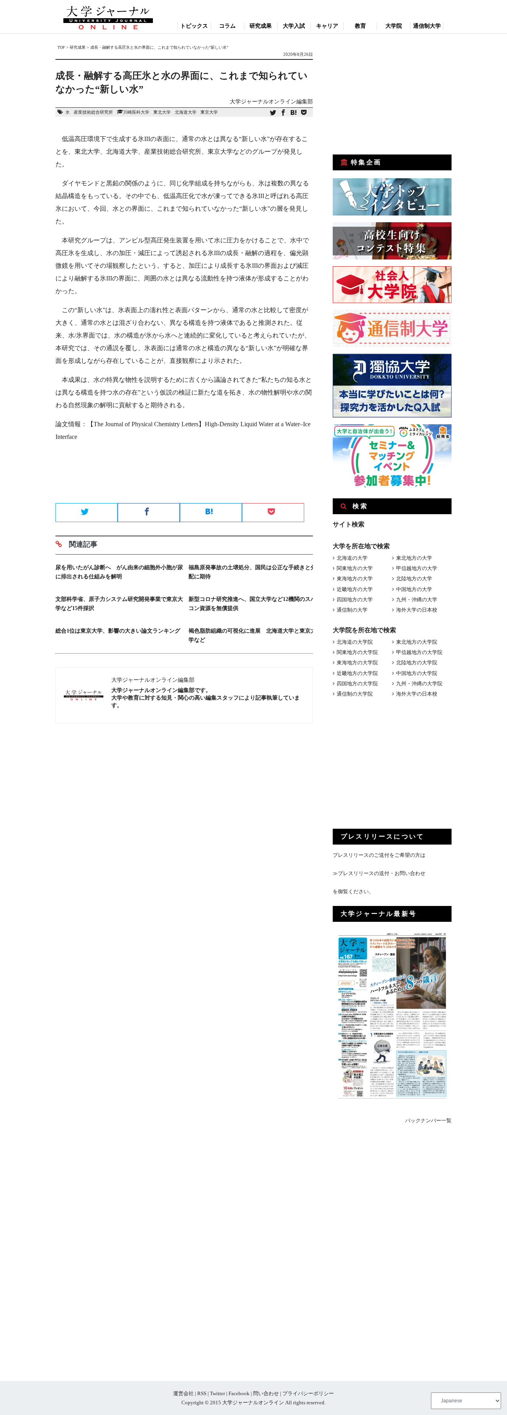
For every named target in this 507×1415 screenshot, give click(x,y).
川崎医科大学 (136, 112)
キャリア (327, 26)
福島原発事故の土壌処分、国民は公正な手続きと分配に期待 (252, 572)
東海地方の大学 (355, 579)
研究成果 (261, 26)
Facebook (239, 1393)
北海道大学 (185, 112)
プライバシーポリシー (308, 1393)
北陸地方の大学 (414, 579)
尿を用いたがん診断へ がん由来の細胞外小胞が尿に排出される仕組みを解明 (119, 572)
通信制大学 (427, 26)
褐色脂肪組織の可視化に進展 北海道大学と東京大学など (252, 635)
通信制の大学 (352, 610)
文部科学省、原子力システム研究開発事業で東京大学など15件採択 (119, 603)
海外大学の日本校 (416, 610)
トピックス (194, 26)
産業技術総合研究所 (93, 112)
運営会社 (183, 1393)
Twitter (217, 1393)
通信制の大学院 (355, 694)
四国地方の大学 (355, 600)
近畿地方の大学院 (357, 673)
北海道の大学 (352, 558)
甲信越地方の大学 (416, 568)
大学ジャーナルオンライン (253, 1402)
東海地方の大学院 (357, 663)
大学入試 (294, 26)
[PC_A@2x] (392, 486)
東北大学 (162, 112)
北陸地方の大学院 (416, 663)
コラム (227, 26)
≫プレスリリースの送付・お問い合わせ (379, 873)
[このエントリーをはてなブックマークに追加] (293, 113)
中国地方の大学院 (416, 673)
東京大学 (209, 112)
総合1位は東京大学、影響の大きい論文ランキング (117, 631)
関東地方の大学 (355, 568)
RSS (201, 1393)
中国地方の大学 (414, 589)
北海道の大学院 (355, 642)
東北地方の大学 (414, 558)
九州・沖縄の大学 (416, 600)
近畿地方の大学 (355, 589)
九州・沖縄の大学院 (419, 684)
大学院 (393, 26)
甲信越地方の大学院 (419, 652)
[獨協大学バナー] (392, 416)
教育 (360, 26)
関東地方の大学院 (357, 652)
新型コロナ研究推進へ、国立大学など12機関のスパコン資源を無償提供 (252, 603)
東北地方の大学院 (416, 642)
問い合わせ (266, 1393)
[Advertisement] (184, 475)
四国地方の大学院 (357, 684)
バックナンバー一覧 (428, 1120)
